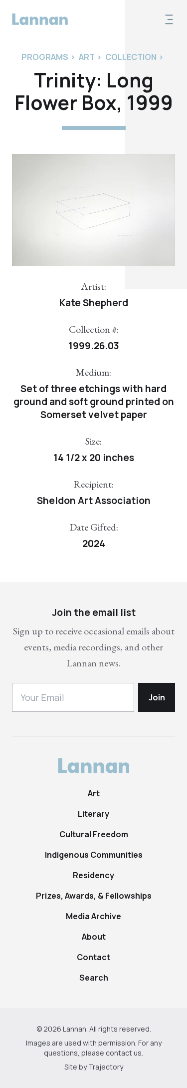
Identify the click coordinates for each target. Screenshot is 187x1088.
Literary (93, 813)
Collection (131, 56)
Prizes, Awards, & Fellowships (94, 895)
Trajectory (105, 1067)
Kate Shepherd (93, 302)
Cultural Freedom (93, 834)
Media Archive (93, 916)
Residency (93, 875)
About (94, 936)
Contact (93, 957)
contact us (124, 1053)
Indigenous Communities (94, 854)
